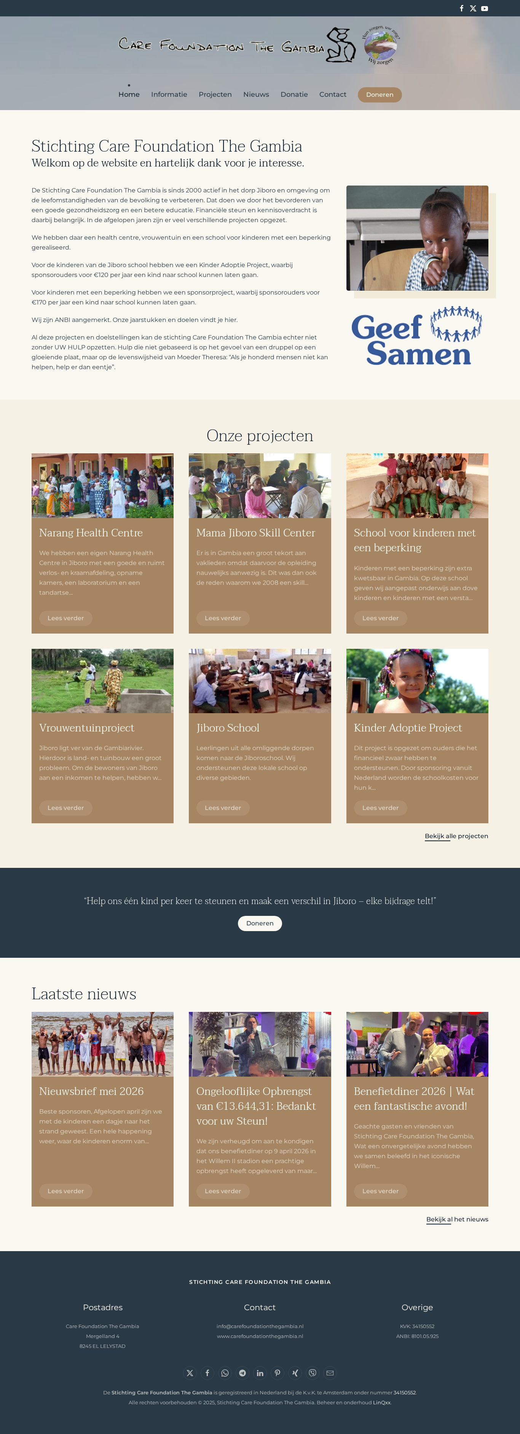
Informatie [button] (169, 94)
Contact (332, 94)
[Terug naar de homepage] (260, 45)
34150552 (405, 1393)
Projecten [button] (215, 94)
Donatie (294, 94)
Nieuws (256, 94)
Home (129, 94)
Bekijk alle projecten (456, 836)
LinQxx (382, 1402)
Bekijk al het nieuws (457, 1219)
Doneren (380, 94)
